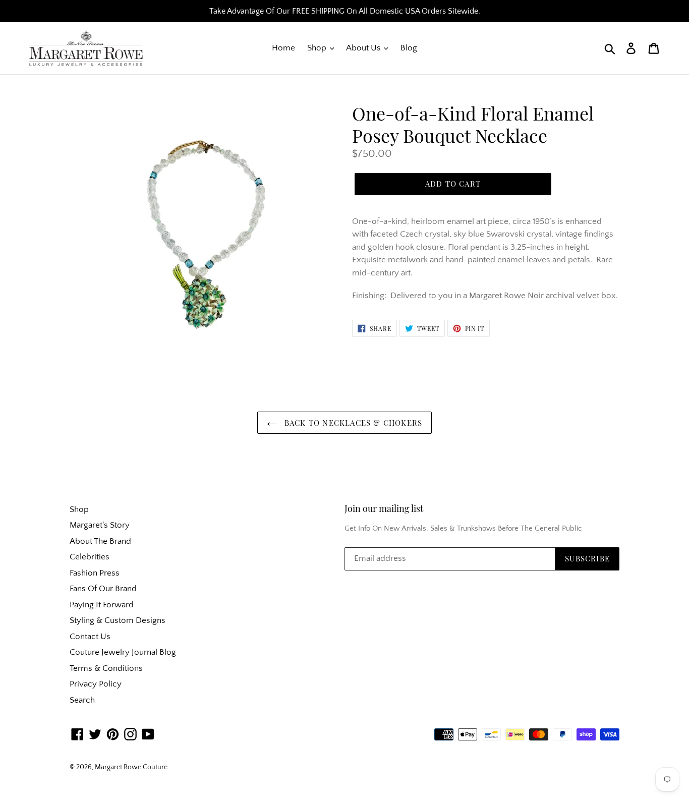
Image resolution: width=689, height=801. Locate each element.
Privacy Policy (96, 684)
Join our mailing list (383, 508)
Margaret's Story (100, 525)
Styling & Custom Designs (117, 620)
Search (82, 700)
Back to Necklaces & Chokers (352, 423)
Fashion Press (95, 573)
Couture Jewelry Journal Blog (123, 652)
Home (283, 47)
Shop (317, 47)
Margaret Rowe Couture (131, 767)
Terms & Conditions (106, 668)
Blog (408, 47)
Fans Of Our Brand (103, 588)
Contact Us (90, 636)
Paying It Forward (102, 604)
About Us (364, 47)
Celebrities (89, 556)
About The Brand (100, 541)
